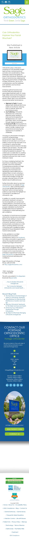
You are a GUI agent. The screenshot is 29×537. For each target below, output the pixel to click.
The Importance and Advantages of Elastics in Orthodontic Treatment (16, 296)
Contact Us (14, 434)
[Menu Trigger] (27, 2)
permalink (14, 278)
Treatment (15, 532)
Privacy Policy (16, 522)
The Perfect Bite (19, 529)
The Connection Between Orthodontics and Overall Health (14, 287)
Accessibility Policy (21, 505)
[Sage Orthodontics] (14, 14)
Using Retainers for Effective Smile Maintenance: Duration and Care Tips (15, 301)
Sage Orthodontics (7, 254)
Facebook (22, 237)
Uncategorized (20, 276)
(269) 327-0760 (14, 353)
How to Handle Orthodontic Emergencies (14, 282)
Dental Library (21, 512)
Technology (9, 525)
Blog (17, 508)
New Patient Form (14, 429)
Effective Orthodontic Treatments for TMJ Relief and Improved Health (16, 305)
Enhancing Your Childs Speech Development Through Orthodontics (14, 309)
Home (5, 505)
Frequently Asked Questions (15, 515)
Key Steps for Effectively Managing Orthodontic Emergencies (16, 313)
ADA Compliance (8, 508)
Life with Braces (21, 518)
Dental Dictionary (10, 512)
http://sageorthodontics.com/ (13, 264)
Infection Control (10, 518)
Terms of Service (19, 525)
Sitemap (24, 522)
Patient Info (6, 522)
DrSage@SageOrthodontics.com (14, 370)
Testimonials (9, 529)
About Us (11, 505)
